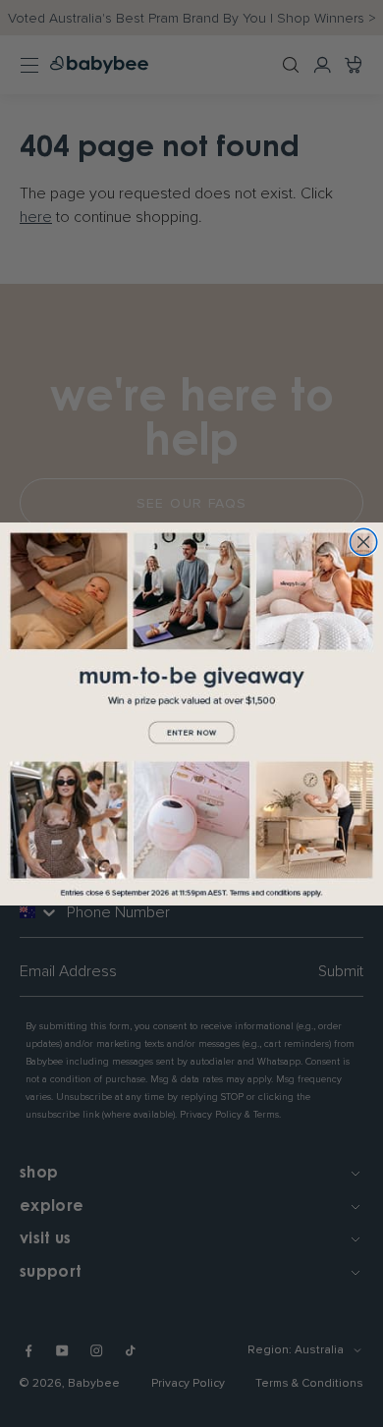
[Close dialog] (363, 541)
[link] (191, 714)
